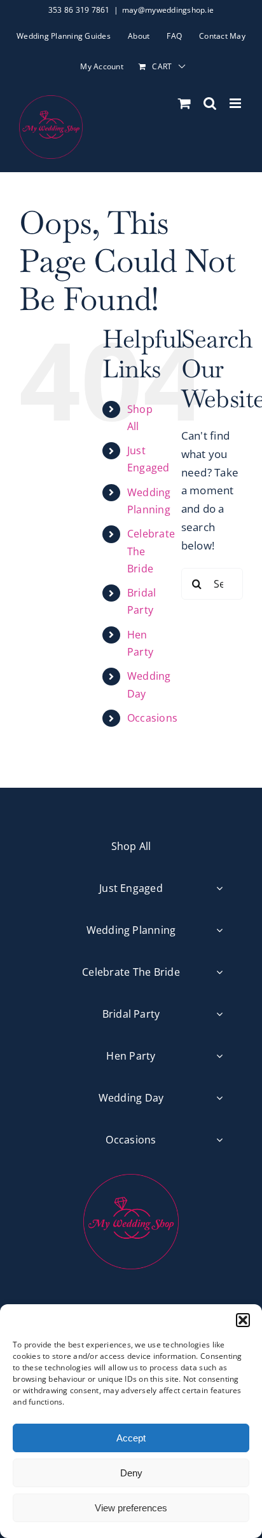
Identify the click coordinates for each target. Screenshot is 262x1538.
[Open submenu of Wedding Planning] (219, 930)
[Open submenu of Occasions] (219, 1140)
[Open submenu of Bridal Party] (219, 1014)
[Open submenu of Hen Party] (219, 1056)
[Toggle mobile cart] (184, 103)
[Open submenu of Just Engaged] (219, 888)
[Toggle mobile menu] (236, 103)
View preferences (131, 1507)
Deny (131, 1472)
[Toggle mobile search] (209, 103)
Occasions (152, 718)
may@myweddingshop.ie (168, 9)
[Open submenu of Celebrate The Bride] (219, 972)
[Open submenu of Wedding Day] (219, 1098)
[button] (243, 1320)
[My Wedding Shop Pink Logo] (131, 1179)
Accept (131, 1438)
